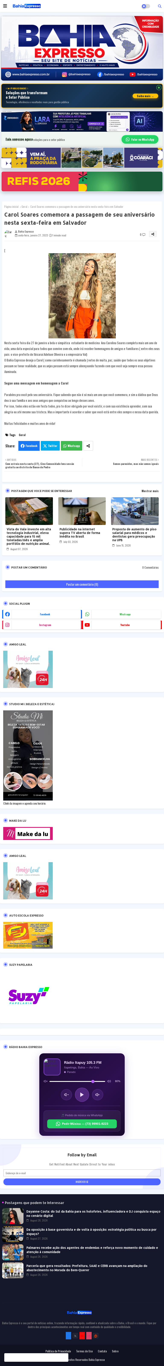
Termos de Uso (84, 1351)
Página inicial (11, 206)
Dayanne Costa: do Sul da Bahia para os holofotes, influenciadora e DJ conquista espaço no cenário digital (93, 1213)
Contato (102, 1351)
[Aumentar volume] (97, 1094)
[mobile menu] (5, 6)
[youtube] (82, 1335)
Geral (24, 206)
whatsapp (125, 614)
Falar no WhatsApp (142, 139)
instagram (45, 625)
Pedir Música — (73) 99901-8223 (85, 1123)
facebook (45, 614)
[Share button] (88, 446)
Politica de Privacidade (58, 1351)
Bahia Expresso (97, 1359)
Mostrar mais (150, 491)
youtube (125, 625)
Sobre (115, 1351)
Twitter (52, 446)
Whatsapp (74, 446)
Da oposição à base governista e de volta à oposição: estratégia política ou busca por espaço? (91, 1232)
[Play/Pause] (82, 1095)
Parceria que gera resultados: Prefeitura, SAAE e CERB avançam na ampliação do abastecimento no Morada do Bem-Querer (86, 1268)
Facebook (31, 446)
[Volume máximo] (109, 1081)
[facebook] (68, 1335)
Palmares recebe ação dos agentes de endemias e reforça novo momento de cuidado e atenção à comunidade (92, 1250)
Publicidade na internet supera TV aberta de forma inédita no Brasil (80, 532)
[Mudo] (45, 1081)
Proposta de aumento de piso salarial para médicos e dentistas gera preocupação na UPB (134, 534)
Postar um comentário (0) (82, 584)
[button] (159, 6)
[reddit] (95, 1335)
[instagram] (89, 1335)
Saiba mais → (145, 96)
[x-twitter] (75, 1335)
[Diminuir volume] (66, 1094)
